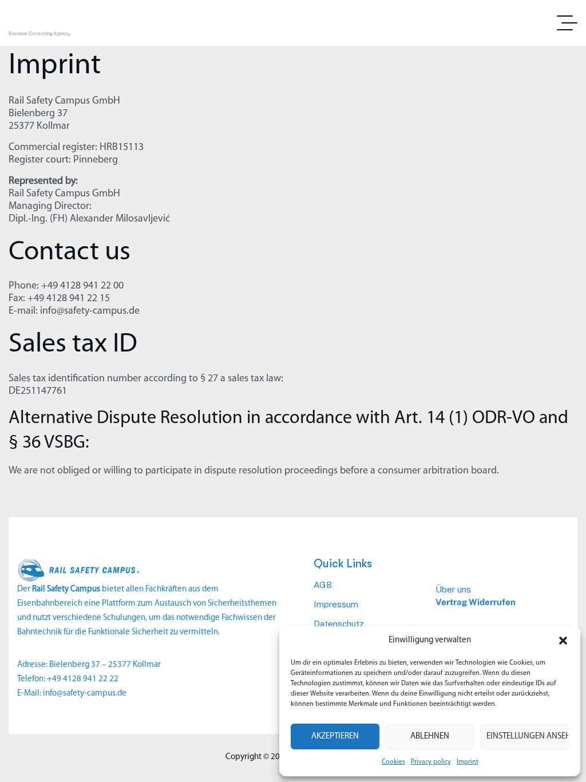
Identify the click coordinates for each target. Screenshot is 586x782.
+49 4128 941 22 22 (82, 679)
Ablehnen (429, 736)
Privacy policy (431, 762)
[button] (563, 640)
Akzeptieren (335, 736)
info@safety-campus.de (84, 693)
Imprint (467, 762)
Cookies (393, 762)
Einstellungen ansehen (527, 736)
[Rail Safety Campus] (68, 23)
